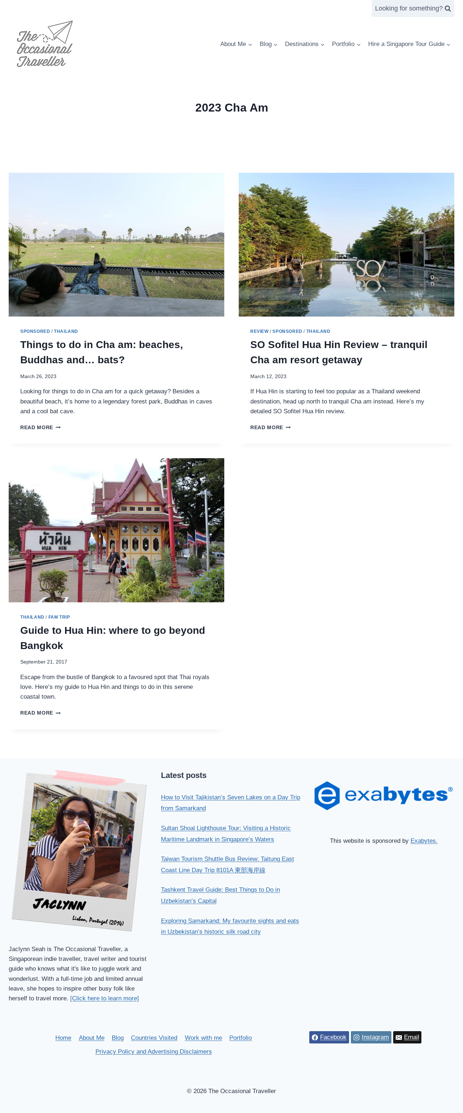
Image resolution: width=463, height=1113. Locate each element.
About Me (92, 1037)
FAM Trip (59, 617)
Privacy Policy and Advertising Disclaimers (153, 1051)
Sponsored (35, 331)
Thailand (66, 331)
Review (259, 331)
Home (63, 1037)
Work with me (203, 1037)
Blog (118, 1037)
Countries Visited (154, 1037)
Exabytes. (424, 840)
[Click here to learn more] (104, 998)
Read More (40, 427)
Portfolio (240, 1037)
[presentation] (116, 245)
